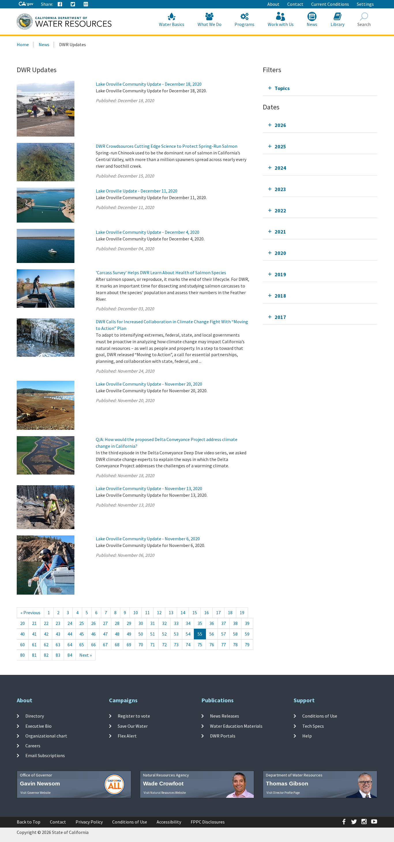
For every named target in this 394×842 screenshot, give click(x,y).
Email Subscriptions (45, 755)
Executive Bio (38, 726)
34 (188, 623)
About (273, 4)
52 (164, 634)
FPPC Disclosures (208, 822)
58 (235, 634)
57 (223, 634)
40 (22, 634)
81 (34, 655)
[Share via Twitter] (73, 4)
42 (46, 634)
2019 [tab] (280, 274)
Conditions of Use (319, 716)
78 (235, 644)
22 (46, 623)
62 (46, 644)
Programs (244, 24)
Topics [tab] (282, 88)
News (312, 24)
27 (105, 623)
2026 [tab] (280, 125)
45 (81, 634)
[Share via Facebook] (60, 4)
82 (46, 655)
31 (152, 623)
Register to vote (134, 716)
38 (235, 623)
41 (34, 634)
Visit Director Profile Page (283, 793)
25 (81, 623)
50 (140, 634)
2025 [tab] (280, 146)
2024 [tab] (280, 168)
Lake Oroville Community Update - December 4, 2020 (147, 232)
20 (22, 623)
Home (23, 44)
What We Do (210, 24)
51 (152, 634)
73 (176, 644)
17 (218, 612)
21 (34, 623)
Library (337, 24)
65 (81, 644)
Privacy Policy (89, 822)
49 (129, 634)
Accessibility (169, 822)
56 (211, 634)
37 (223, 623)
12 (159, 612)
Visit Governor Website (35, 793)
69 (129, 644)
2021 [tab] (280, 231)
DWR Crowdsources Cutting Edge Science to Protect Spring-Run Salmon (166, 146)
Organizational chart (46, 736)
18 (230, 612)
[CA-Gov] (26, 4)
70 (140, 644)
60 (22, 644)
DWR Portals (222, 736)
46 (93, 634)
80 (22, 655)
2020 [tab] (280, 253)
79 (247, 644)
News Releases (224, 716)
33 (176, 623)
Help (307, 736)
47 (105, 634)
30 (140, 623)
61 (34, 644)
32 (164, 623)
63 (58, 644)
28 (117, 623)
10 (135, 612)
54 (188, 634)
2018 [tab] (280, 295)
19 (242, 612)
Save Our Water (133, 726)
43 (58, 634)
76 (211, 644)
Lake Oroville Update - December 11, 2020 (136, 191)
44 (69, 634)
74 (188, 644)
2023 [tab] (280, 189)
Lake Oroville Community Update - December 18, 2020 (149, 84)
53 (176, 634)
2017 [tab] (280, 317)
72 (164, 644)
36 (211, 623)
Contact (295, 4)
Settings (365, 4)
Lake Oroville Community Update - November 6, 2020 (148, 539)
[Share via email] (86, 4)
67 (105, 644)
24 (69, 623)
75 (200, 644)
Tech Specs (313, 726)
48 (117, 634)
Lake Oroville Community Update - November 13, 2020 (149, 488)
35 (200, 623)
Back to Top (28, 822)
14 (183, 612)
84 (69, 655)
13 (171, 612)
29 (129, 623)
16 (206, 612)
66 (93, 644)
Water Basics (171, 24)
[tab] (320, 88)
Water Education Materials (236, 726)
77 (223, 644)
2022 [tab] (280, 210)
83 (58, 655)
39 (247, 623)
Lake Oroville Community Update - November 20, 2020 (149, 384)
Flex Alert (127, 736)
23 (58, 623)
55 (200, 634)
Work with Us (281, 24)
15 (194, 612)
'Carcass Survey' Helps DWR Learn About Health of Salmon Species (161, 272)
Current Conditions (330, 4)
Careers (32, 745)
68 (117, 644)
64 (69, 644)
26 (93, 623)
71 (152, 644)
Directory (34, 716)
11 (147, 612)
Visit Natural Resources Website (165, 793)
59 (247, 634)
